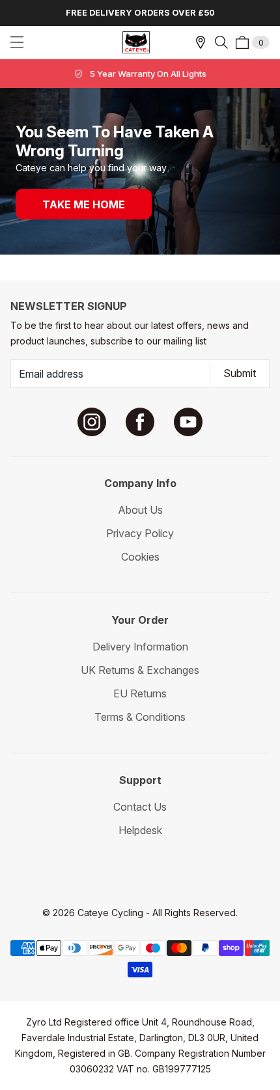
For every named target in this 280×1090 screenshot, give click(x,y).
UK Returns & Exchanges (140, 670)
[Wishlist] (200, 42)
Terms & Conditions (140, 716)
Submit (239, 373)
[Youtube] (188, 422)
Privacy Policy (140, 533)
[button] (221, 42)
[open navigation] (16, 42)
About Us (140, 509)
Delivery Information (140, 646)
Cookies (140, 556)
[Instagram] (91, 422)
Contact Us (140, 806)
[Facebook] (140, 422)
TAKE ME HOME (83, 204)
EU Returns (140, 693)
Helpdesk (140, 830)
